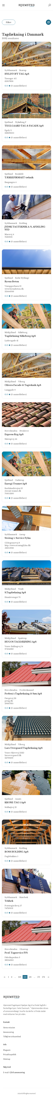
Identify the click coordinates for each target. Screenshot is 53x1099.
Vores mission (9, 1028)
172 (43, 977)
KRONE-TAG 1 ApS (15, 802)
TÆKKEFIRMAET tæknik (19, 177)
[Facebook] (5, 1080)
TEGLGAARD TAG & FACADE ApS (24, 125)
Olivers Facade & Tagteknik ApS (23, 385)
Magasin (6, 1050)
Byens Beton (12, 281)
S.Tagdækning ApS (15, 592)
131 (30, 977)
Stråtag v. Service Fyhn (18, 538)
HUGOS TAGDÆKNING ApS (21, 641)
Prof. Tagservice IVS (16, 952)
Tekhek (9, 901)
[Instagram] (11, 1080)
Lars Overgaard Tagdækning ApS (24, 748)
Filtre (8, 22)
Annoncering (8, 1032)
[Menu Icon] (3, 5)
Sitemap (6, 1059)
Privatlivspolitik (9, 1054)
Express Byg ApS (14, 434)
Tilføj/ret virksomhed (12, 1037)
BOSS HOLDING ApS (16, 851)
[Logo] (26, 5)
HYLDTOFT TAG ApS (17, 74)
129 (19, 977)
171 (38, 977)
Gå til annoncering (17, 1072)
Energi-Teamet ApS (16, 483)
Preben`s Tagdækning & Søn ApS (23, 693)
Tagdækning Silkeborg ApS (20, 336)
